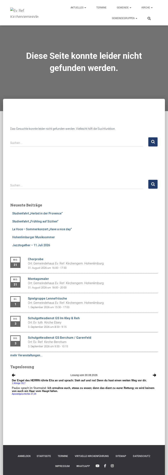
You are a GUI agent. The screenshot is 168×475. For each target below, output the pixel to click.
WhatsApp (83, 466)
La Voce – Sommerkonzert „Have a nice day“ (42, 229)
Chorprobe (35, 259)
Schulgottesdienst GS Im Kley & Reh (54, 318)
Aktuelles (77, 7)
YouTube (97, 466)
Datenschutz (141, 456)
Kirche (146, 7)
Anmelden (24, 456)
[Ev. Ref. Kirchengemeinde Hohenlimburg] (30, 13)
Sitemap (121, 456)
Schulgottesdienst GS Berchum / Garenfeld (59, 337)
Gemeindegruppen (123, 18)
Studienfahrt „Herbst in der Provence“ (37, 213)
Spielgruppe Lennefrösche (47, 298)
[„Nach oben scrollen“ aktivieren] (160, 467)
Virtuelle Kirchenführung (92, 456)
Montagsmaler (38, 279)
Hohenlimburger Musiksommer (33, 237)
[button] (85, 7)
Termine (101, 7)
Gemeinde (123, 7)
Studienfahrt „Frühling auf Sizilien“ (35, 221)
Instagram (112, 466)
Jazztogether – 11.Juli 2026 (31, 245)
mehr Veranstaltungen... (26, 355)
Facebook (105, 466)
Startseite (44, 456)
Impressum (62, 466)
